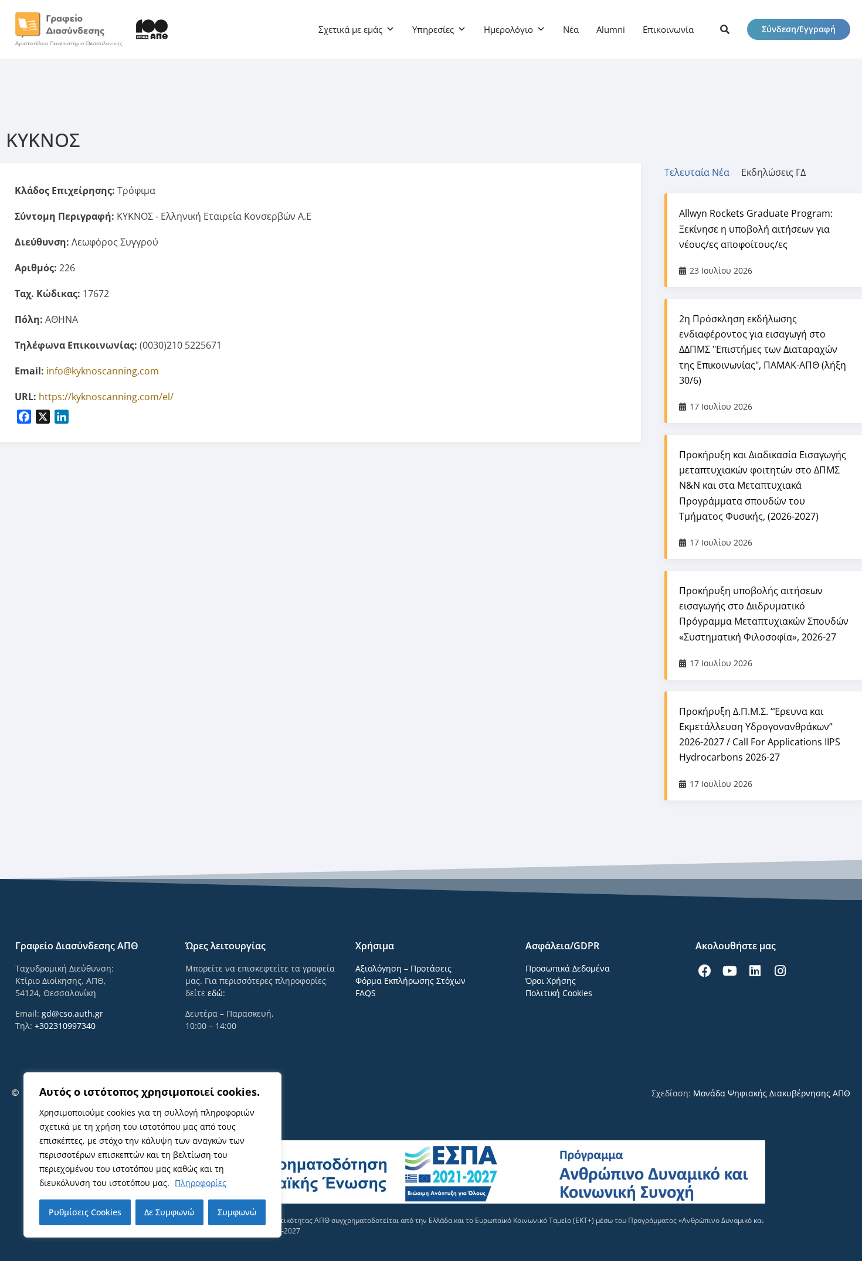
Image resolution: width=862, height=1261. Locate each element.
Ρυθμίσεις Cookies (85, 1212)
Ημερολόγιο (508, 29)
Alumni (610, 29)
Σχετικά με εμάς (350, 29)
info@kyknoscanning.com (102, 370)
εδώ (215, 992)
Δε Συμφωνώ (169, 1212)
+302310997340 (65, 1025)
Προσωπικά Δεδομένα (567, 968)
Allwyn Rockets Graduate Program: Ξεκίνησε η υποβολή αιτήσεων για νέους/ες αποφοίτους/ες (756, 228)
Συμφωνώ (237, 1212)
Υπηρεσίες (433, 29)
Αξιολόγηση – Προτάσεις (403, 968)
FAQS (365, 992)
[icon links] (724, 29)
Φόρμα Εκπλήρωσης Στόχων (410, 980)
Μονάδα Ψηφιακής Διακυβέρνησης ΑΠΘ (771, 1093)
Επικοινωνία (668, 29)
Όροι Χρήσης (550, 980)
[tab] (702, 172)
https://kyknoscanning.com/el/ (106, 396)
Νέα (571, 29)
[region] (152, 1155)
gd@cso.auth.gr (72, 1013)
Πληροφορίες (200, 1182)
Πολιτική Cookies (558, 992)
